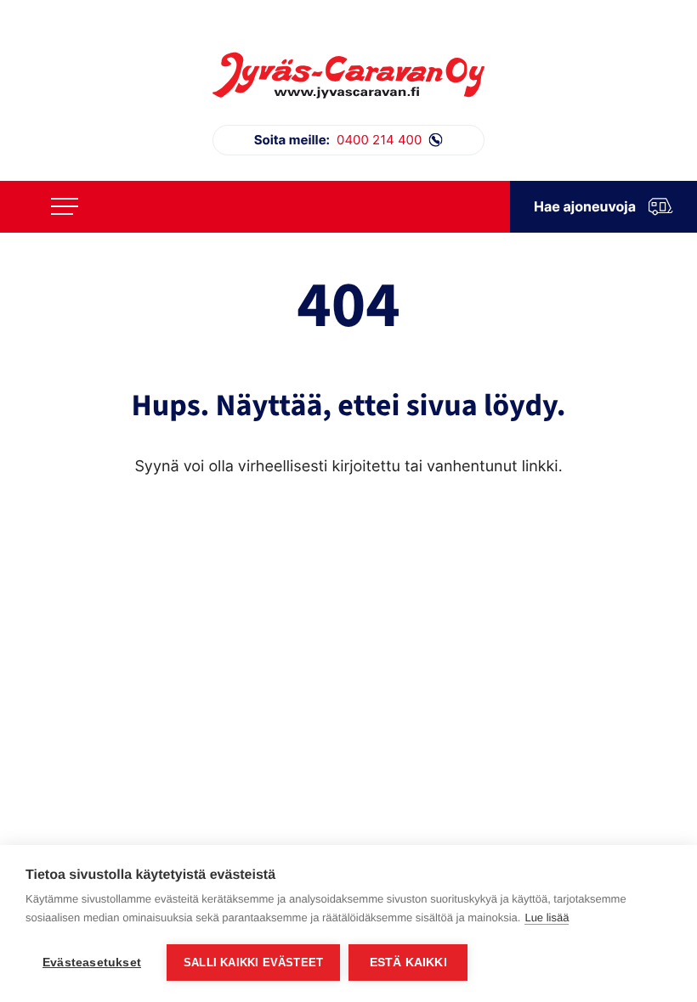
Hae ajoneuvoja (585, 206)
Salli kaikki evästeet (253, 962)
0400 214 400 (338, 140)
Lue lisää (546, 917)
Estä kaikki (408, 962)
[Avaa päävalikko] (64, 206)
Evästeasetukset (91, 962)
